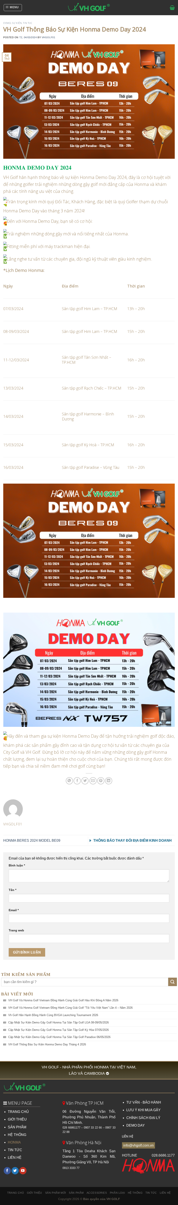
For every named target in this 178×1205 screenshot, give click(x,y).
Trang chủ (15, 1192)
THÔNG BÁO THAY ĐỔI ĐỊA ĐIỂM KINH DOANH (132, 840)
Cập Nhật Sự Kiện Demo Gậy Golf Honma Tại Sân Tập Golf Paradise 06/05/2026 (59, 1037)
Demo (7, 23)
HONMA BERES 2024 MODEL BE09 (31, 840)
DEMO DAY (135, 1125)
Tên (12, 890)
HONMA (14, 1142)
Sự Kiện (17, 23)
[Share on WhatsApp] (69, 780)
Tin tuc (27, 23)
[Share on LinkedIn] (108, 780)
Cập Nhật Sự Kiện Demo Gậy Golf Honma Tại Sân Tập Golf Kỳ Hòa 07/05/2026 (58, 1029)
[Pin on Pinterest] (100, 780)
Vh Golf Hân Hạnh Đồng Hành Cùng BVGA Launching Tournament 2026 (53, 1015)
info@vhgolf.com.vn (138, 1145)
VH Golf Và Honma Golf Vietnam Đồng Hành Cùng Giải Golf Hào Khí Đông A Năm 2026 (63, 1000)
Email (14, 910)
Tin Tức (151, 1192)
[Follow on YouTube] (22, 1170)
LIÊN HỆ (14, 1157)
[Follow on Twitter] (15, 1170)
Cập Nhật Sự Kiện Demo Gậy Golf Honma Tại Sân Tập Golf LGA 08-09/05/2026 (58, 1022)
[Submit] (172, 982)
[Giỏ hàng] (172, 7)
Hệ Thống (135, 1192)
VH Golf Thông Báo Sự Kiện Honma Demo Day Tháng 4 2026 (47, 1044)
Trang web (16, 930)
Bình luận (17, 865)
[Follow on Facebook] (7, 1170)
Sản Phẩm (76, 1192)
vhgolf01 (48, 37)
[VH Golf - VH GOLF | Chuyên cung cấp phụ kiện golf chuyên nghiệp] (89, 7)
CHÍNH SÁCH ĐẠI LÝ (143, 1118)
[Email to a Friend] (93, 780)
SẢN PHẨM (17, 1127)
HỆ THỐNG (17, 1135)
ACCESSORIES (97, 1192)
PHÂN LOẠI (117, 1192)
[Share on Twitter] (85, 780)
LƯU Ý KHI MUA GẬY (143, 1110)
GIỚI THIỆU (17, 1119)
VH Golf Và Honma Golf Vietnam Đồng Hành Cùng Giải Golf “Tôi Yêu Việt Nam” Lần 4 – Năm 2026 (70, 1007)
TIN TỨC (15, 1150)
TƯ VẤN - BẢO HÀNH (143, 1102)
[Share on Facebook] (77, 780)
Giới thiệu (34, 1192)
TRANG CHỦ (18, 1112)
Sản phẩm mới (55, 1192)
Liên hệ (165, 1192)
